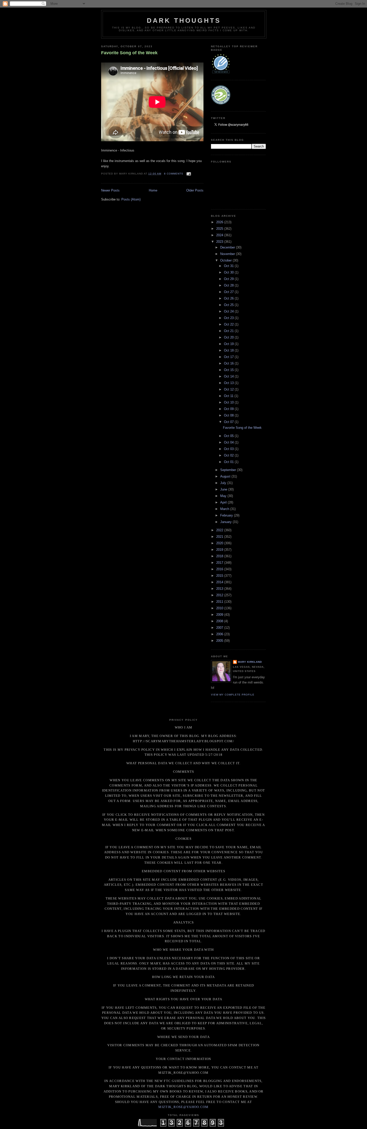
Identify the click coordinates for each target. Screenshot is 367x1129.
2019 (220, 550)
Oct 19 (229, 344)
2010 (220, 608)
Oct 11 (229, 396)
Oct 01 (229, 462)
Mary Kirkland (250, 661)
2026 (220, 222)
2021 (220, 536)
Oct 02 (229, 455)
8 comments (173, 173)
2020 (220, 543)
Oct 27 (229, 292)
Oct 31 (229, 266)
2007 (220, 628)
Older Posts (194, 190)
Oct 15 (229, 370)
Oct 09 (229, 409)
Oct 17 (229, 357)
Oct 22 (229, 324)
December (228, 247)
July (223, 483)
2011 (220, 602)
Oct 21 (229, 331)
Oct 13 (229, 383)
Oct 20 (229, 337)
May (223, 496)
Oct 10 (229, 402)
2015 (220, 576)
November (228, 254)
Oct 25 (229, 305)
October (226, 260)
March (225, 509)
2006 (220, 634)
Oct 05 (229, 436)
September (228, 470)
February (227, 515)
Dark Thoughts (184, 20)
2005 (220, 640)
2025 (220, 228)
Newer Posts (110, 190)
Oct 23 (229, 318)
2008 (220, 621)
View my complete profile (232, 694)
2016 (220, 569)
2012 (220, 595)
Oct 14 (229, 376)
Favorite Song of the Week (129, 52)
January (226, 522)
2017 (220, 562)
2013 (220, 588)
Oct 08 (229, 415)
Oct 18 (229, 350)
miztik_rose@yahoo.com (183, 1107)
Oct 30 (229, 272)
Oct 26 (229, 298)
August (225, 476)
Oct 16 (229, 363)
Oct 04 (229, 442)
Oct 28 (229, 285)
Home (153, 190)
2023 (220, 242)
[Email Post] (188, 173)
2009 (220, 614)
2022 (220, 530)
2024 (220, 235)
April (224, 502)
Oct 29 (229, 279)
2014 (220, 582)
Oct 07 (229, 422)
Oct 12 (229, 389)
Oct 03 (229, 449)
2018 (220, 556)
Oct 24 (229, 311)
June (224, 489)
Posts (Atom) (131, 199)
